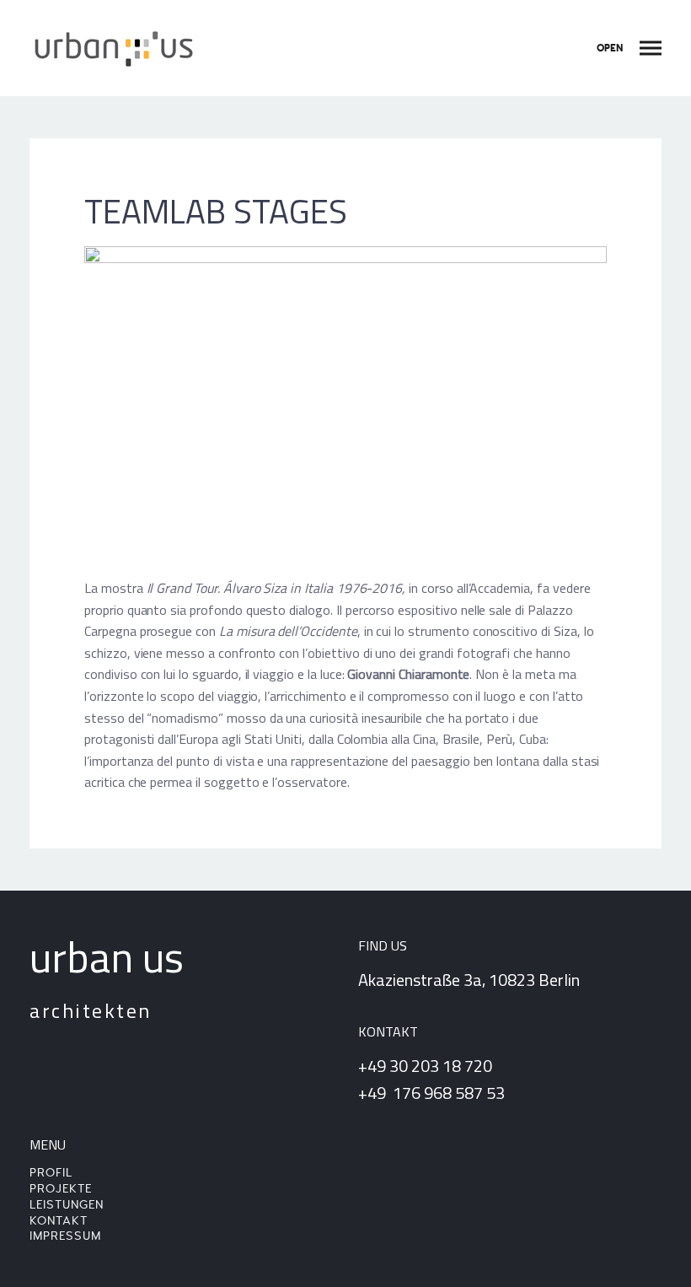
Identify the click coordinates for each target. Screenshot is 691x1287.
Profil (50, 1173)
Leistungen (66, 1205)
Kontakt (58, 1221)
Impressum (65, 1236)
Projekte (60, 1189)
